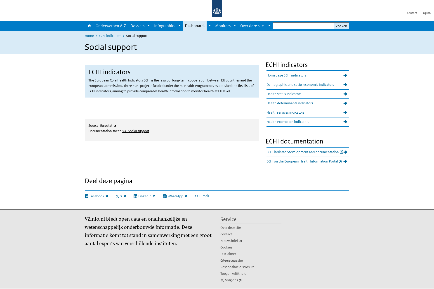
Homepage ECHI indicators (286, 75)
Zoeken (341, 26)
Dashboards (195, 25)
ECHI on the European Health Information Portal (308, 161)
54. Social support (135, 131)
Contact (412, 13)
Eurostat (108, 125)
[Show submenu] (149, 26)
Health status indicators (284, 94)
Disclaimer (228, 254)
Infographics (164, 25)
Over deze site (230, 227)
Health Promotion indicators (288, 121)
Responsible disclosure (237, 267)
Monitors (223, 25)
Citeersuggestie (231, 260)
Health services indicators (285, 112)
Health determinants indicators (290, 103)
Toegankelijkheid (233, 273)
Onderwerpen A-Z (111, 25)
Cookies (226, 247)
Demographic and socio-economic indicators (300, 84)
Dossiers (137, 25)
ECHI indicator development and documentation (308, 152)
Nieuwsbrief (241, 240)
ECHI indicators (110, 35)
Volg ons (243, 280)
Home (89, 26)
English (426, 13)
